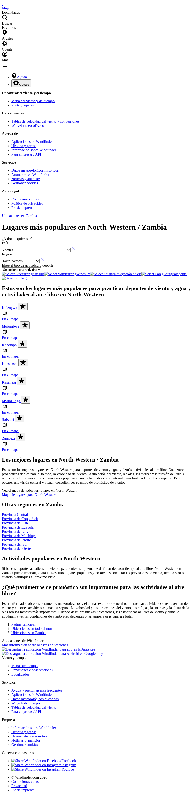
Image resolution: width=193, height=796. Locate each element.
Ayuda (22, 77)
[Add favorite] (23, 306)
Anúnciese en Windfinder (30, 175)
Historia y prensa (23, 146)
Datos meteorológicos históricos (35, 170)
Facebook (68, 761)
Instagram (68, 765)
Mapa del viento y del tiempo (33, 101)
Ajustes (24, 84)
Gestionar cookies (24, 183)
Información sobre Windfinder (33, 150)
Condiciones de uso (25, 199)
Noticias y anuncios (25, 179)
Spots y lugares (22, 105)
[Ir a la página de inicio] (2, 4)
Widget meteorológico (27, 125)
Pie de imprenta (22, 208)
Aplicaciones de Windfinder (32, 142)
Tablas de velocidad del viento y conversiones (45, 121)
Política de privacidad (27, 203)
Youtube (67, 769)
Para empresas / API (26, 154)
